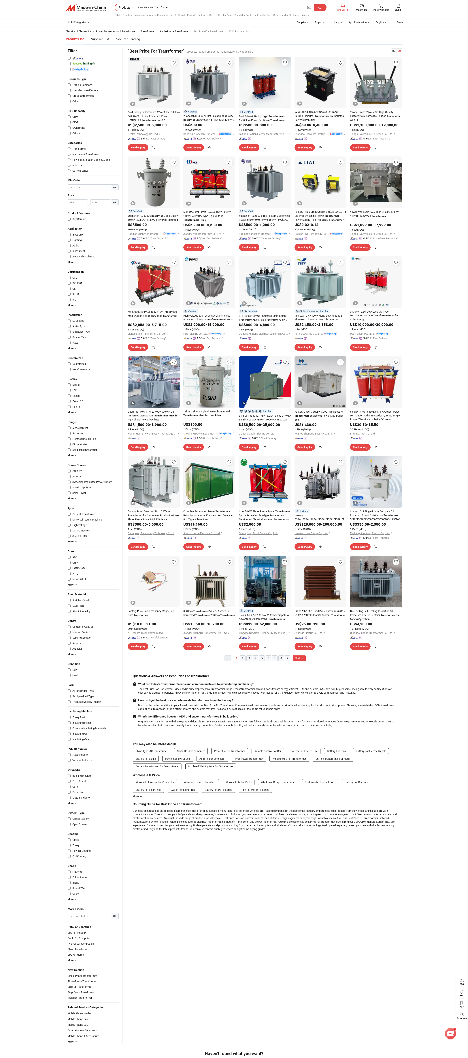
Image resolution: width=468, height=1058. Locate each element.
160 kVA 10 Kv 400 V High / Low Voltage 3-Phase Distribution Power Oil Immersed (319, 317)
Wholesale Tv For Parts (239, 782)
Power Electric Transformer (229, 751)
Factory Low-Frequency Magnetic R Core (151, 613)
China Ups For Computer (191, 751)
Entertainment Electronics (82, 1030)
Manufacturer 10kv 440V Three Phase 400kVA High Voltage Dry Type (152, 313)
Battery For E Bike (146, 758)
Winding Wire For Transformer (289, 758)
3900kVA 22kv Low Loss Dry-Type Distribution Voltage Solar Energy (374, 315)
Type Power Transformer (249, 758)
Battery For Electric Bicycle (371, 751)
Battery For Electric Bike (304, 751)
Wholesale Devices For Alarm (200, 782)
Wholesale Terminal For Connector (155, 782)
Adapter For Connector (212, 758)
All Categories (78, 22)
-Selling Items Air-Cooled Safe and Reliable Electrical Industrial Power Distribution (319, 116)
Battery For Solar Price (148, 789)
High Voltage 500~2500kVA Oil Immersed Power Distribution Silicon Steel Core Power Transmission (208, 318)
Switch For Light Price (183, 789)
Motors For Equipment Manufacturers (153, 15)
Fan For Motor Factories (255, 789)
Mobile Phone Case (78, 1019)
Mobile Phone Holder (79, 1013)
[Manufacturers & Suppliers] (86, 7)
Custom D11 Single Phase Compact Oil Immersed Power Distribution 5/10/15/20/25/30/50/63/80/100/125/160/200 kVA (376, 515)
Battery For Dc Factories (218, 789)
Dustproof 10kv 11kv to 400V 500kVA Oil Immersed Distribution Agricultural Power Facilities (153, 415)
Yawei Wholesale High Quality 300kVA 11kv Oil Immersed (374, 214)
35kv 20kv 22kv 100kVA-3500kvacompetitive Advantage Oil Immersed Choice (264, 617)
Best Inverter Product (185, 15)
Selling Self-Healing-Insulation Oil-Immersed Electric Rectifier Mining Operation (374, 615)
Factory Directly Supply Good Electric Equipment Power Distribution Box (319, 415)
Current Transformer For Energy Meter (157, 766)
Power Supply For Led (177, 758)
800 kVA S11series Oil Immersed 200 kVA (209, 613)
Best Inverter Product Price (320, 782)
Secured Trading (128, 39)
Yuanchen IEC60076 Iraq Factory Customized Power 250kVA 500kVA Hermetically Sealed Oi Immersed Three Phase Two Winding (264, 218)
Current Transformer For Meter (333, 758)
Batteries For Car (262, 15)
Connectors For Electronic (286, 15)
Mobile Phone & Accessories (83, 1036)
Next (298, 658)
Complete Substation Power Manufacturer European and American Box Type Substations (208, 515)
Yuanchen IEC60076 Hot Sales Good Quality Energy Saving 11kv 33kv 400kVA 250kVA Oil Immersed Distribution (208, 118)
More (136, 796)
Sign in (398, 9)
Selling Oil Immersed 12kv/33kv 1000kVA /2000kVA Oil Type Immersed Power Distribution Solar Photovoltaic (154, 116)
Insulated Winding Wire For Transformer (210, 766)
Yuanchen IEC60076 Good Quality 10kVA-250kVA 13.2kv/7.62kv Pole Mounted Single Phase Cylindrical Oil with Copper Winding (153, 218)
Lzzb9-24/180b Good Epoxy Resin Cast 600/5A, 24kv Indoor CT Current (320, 613)
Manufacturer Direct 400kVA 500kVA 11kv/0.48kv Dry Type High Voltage (207, 215)
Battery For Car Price (356, 782)
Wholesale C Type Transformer (278, 782)
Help (336, 22)
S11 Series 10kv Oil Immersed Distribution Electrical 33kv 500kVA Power (262, 318)
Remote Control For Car (267, 751)
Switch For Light (243, 15)
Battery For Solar (224, 15)
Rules (400, 22)
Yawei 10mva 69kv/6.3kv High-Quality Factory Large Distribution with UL (375, 116)
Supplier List (100, 39)
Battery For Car (205, 15)
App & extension (357, 22)
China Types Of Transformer (151, 751)
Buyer (318, 22)
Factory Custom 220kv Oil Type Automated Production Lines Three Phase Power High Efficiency (153, 515)
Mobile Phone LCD (78, 1024)
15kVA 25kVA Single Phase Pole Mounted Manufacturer (206, 413)
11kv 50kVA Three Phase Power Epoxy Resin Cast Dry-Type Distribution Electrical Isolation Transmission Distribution (264, 515)
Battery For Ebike (336, 751)
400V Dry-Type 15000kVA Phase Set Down (262, 118)
